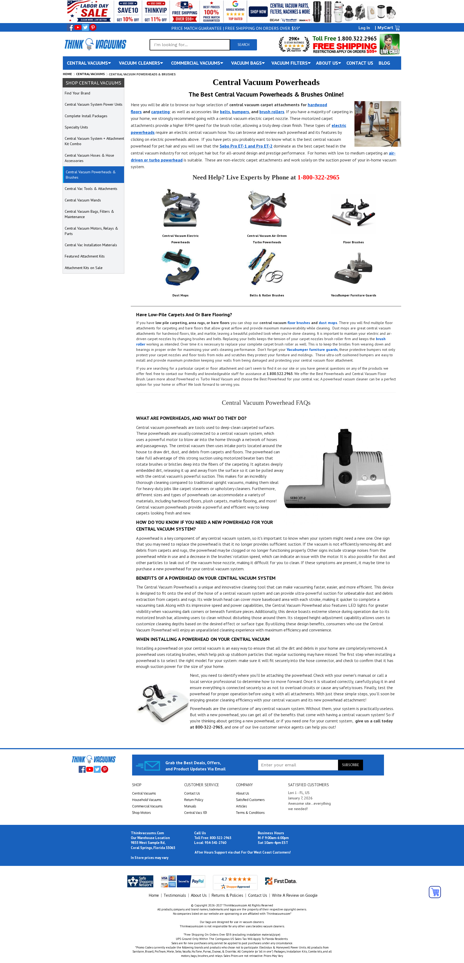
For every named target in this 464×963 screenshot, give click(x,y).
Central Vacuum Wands (83, 200)
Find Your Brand (77, 93)
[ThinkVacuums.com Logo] (95, 44)
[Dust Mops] (180, 267)
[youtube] (77, 27)
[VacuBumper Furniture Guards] (353, 267)
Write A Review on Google (295, 895)
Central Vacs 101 (195, 813)
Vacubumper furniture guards (312, 349)
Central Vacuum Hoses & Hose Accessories (89, 158)
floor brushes (299, 322)
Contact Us (192, 793)
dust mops (328, 322)
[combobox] (190, 44)
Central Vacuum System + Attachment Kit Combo (94, 141)
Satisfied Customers (250, 800)
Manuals (190, 806)
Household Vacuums (146, 800)
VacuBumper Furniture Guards (353, 295)
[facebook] (70, 27)
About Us (242, 793)
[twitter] (85, 27)
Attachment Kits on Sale (84, 267)
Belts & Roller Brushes (267, 295)
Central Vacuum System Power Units (93, 104)
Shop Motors (141, 813)
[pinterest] (92, 27)
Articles (241, 806)
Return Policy (193, 800)
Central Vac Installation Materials (91, 244)
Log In (364, 27)
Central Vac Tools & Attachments (91, 188)
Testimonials (175, 895)
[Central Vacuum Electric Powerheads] (180, 208)
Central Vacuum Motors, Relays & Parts (91, 231)
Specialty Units (76, 127)
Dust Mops (180, 295)
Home (67, 74)
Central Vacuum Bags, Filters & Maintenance (89, 214)
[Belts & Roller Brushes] (267, 267)
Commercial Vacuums (147, 806)
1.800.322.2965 (356, 38)
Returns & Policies (227, 895)
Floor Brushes (353, 242)
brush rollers (271, 111)
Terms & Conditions (250, 813)
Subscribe (350, 765)
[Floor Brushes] (353, 214)
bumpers (240, 111)
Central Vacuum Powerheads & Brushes (91, 175)
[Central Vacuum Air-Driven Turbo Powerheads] (267, 208)
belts (225, 111)
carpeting (160, 111)
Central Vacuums (90, 74)
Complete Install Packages (86, 115)
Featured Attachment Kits (85, 256)
